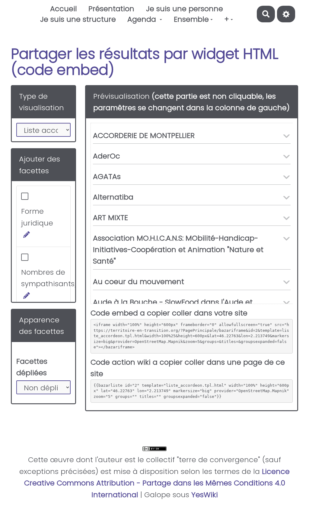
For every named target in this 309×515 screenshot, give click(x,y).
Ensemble (191, 19)
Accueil (63, 9)
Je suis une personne (184, 9)
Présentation (111, 9)
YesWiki (204, 495)
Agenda (142, 19)
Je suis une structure (78, 19)
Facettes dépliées (31, 367)
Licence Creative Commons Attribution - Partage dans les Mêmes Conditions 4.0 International (157, 483)
